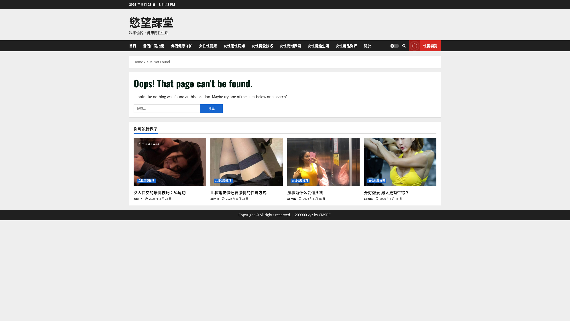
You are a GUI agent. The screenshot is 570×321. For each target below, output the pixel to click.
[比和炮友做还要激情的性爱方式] (246, 162)
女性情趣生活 (318, 45)
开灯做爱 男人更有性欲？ (386, 192)
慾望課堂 (151, 21)
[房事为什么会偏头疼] (323, 162)
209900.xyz (304, 214)
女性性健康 (208, 45)
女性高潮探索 (290, 45)
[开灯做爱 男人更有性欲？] (400, 162)
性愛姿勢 (430, 45)
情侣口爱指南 (153, 45)
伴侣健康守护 (181, 45)
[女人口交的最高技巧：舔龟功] (170, 162)
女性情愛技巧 (262, 45)
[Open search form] (404, 45)
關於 (367, 45)
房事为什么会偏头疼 (305, 192)
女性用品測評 (346, 45)
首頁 (132, 45)
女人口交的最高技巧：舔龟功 (160, 192)
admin (138, 199)
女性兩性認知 (234, 45)
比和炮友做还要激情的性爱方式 (238, 192)
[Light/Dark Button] (394, 45)
